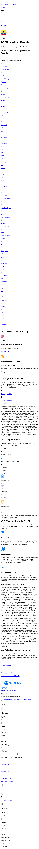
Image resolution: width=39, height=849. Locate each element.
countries (3, 25)
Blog (9, 690)
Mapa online (4, 690)
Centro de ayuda (15, 690)
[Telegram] (6, 689)
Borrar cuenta (28, 699)
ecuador (3, 29)
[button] (19, 703)
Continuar (3, 473)
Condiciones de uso (6, 699)
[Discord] (4, 689)
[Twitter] (2, 689)
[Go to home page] (7, 3)
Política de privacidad (18, 699)
